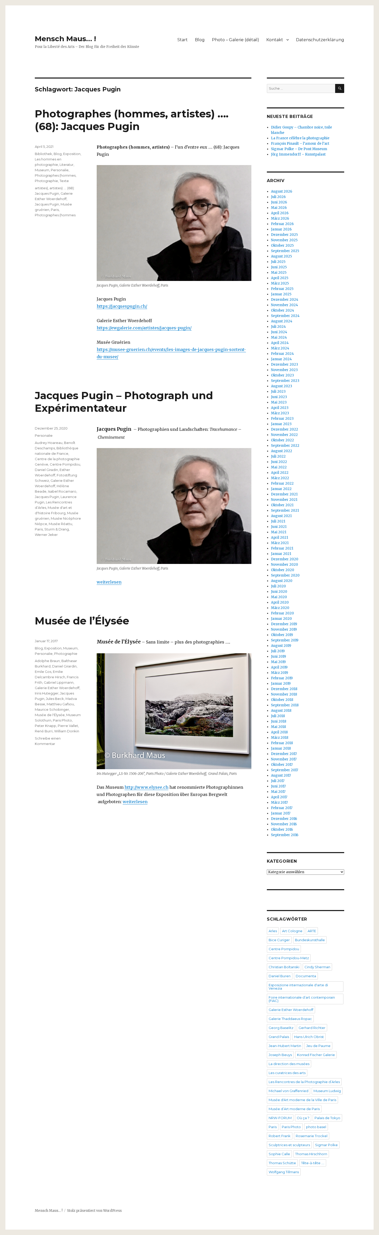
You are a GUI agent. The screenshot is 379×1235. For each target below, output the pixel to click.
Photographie (46, 181)
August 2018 (281, 710)
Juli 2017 (277, 781)
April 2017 (279, 797)
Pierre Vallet (68, 726)
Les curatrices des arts (287, 1073)
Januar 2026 (281, 229)
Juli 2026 (278, 197)
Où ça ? (303, 1118)
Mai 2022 (279, 467)
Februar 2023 (282, 418)
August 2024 (281, 321)
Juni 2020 (279, 591)
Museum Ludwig (327, 1091)
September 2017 (284, 770)
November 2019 (284, 629)
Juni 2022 (279, 462)
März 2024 (280, 348)
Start (182, 39)
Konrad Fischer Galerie (316, 1055)
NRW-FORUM (280, 1118)
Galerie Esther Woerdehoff (57, 688)
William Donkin (66, 731)
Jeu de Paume (318, 1046)
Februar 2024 (282, 353)
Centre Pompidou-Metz (289, 958)
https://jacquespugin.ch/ (122, 306)
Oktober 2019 (282, 635)
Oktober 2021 (282, 505)
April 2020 (280, 602)
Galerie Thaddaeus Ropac (290, 1019)
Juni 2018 (278, 721)
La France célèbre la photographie (300, 138)
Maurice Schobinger (52, 709)
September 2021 (285, 510)
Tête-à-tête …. (312, 1163)
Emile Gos (43, 672)
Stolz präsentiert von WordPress (94, 1210)
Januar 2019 (281, 683)
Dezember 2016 (284, 819)
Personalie (60, 170)
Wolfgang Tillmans (284, 1172)
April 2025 (279, 278)
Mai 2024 (279, 337)
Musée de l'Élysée (50, 715)
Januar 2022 (281, 489)
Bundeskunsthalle (310, 940)
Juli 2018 (278, 716)
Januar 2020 (281, 618)
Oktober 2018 (282, 700)
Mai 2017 (278, 792)
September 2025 (285, 251)
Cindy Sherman (317, 967)
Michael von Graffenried (288, 1091)
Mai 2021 (278, 532)
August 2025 (281, 256)
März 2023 (280, 413)
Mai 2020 (279, 597)
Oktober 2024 (282, 310)
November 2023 (284, 370)
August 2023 (281, 386)
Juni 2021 (278, 527)
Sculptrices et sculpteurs (289, 1145)
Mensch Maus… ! (65, 38)
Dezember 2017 (284, 754)
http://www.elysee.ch (146, 787)
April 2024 (280, 343)
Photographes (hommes (55, 175)
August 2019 (281, 646)
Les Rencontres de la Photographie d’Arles (304, 1082)
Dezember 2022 (284, 429)
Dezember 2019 (284, 624)
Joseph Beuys (280, 1055)
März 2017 (279, 802)
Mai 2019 (278, 662)
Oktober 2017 (282, 764)
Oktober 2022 (282, 440)
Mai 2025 (278, 272)
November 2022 (284, 435)
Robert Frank (280, 1136)
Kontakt (274, 39)
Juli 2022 (278, 456)
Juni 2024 (279, 332)
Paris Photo (62, 720)
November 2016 (284, 824)
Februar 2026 (282, 224)
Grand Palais (279, 1037)
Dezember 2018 (284, 689)
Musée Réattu (60, 524)
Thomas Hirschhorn (311, 1154)
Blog (200, 39)
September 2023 (285, 381)
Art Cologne (292, 931)
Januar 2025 (281, 294)
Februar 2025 (282, 289)
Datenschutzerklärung (320, 39)
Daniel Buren (280, 976)
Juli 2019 (278, 651)
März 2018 (279, 737)
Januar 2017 (280, 813)
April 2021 (279, 537)
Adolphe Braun (47, 661)
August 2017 (281, 775)
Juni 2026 (279, 202)
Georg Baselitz (281, 1028)
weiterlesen (109, 582)
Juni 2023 (279, 397)
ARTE (312, 931)
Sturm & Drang (56, 529)
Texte (64, 181)
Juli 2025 (278, 262)
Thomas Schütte (282, 1163)
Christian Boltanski (284, 967)
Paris (55, 210)
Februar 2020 (282, 613)
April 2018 (279, 732)
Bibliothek (43, 154)
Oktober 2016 (282, 829)
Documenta (306, 976)
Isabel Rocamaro (62, 491)
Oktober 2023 (282, 375)
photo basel (316, 1127)
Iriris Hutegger (47, 693)
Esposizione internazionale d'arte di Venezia (298, 986)
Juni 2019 (278, 656)
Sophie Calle (279, 1154)
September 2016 (284, 835)
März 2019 (279, 673)
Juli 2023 (278, 391)
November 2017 (283, 759)
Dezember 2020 (284, 559)
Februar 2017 (281, 808)
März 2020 (280, 608)
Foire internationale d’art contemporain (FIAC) (302, 999)
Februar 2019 (282, 678)
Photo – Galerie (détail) (235, 39)
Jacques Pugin (47, 204)
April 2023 (280, 408)
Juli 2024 (278, 326)
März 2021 (280, 543)
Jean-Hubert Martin (285, 1046)
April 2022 (280, 472)
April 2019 (279, 667)
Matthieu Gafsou (60, 704)
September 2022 (285, 445)
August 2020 (281, 581)
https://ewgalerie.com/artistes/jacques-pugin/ (144, 327)
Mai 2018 (278, 727)
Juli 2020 (278, 586)
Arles (273, 931)
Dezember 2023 (284, 364)
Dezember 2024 (284, 299)
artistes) (41, 188)
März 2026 (280, 218)
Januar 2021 (281, 554)
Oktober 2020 (282, 570)
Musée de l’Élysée (82, 620)
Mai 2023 (279, 402)
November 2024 (284, 305)
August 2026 (281, 191)
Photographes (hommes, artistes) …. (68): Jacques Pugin (131, 120)
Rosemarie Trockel (311, 1136)
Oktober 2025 (282, 245)
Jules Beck (55, 699)
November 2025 (284, 240)
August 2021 (281, 516)
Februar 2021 (282, 548)
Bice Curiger (279, 940)
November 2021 (284, 500)
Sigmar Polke (326, 1145)
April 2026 (280, 213)
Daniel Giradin (46, 470)
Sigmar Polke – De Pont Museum (299, 149)
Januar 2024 (281, 359)
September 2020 (285, 575)
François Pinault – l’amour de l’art (300, 143)
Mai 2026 (279, 207)
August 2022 (281, 451)
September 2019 (284, 640)
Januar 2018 (281, 748)
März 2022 (280, 478)
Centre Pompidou (65, 464)
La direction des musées (289, 1064)
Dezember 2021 (284, 494)
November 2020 (284, 564)
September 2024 (285, 316)
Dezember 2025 (284, 235)
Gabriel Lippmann (58, 682)
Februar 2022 (282, 483)
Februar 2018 (282, 743)
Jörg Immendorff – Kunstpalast (298, 154)
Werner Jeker (46, 535)
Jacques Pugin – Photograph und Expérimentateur (124, 401)
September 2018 (285, 705)
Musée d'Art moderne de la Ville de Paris (302, 1100)
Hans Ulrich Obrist (309, 1037)
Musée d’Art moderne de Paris (294, 1109)
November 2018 (284, 694)
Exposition (71, 154)
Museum (42, 170)
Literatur (66, 164)
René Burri (44, 731)
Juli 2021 (278, 521)
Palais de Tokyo (327, 1118)
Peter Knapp (45, 726)
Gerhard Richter (312, 1028)
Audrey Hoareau (48, 443)
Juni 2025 (279, 267)
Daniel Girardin (64, 666)
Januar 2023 (281, 424)
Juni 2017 (278, 786)
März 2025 (280, 283)
